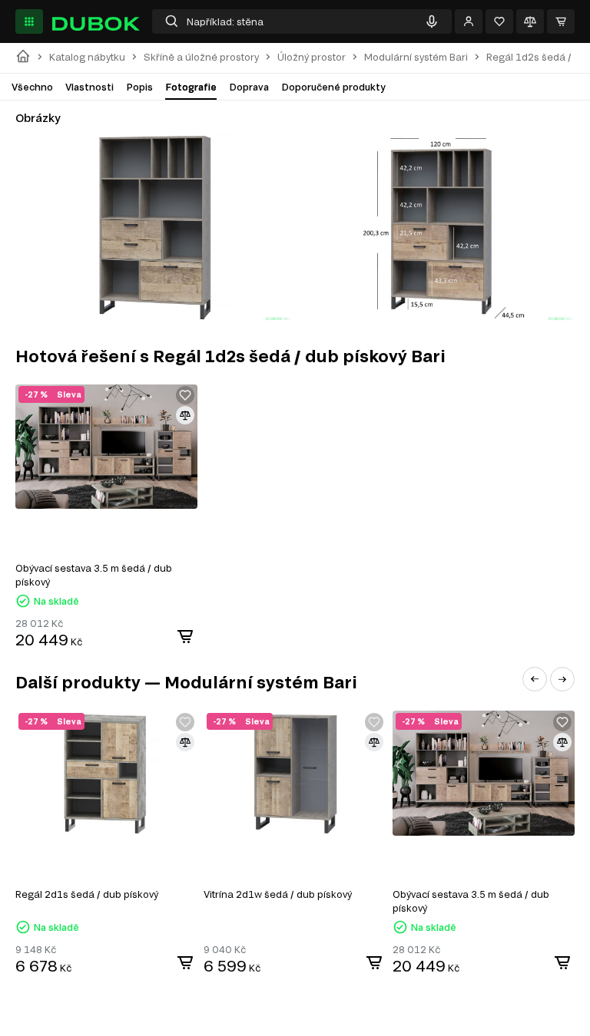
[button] (534, 679)
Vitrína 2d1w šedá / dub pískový (278, 894)
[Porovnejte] (530, 21)
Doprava (249, 86)
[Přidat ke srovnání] (185, 415)
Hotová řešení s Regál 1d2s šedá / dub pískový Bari (230, 355)
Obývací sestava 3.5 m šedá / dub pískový (93, 575)
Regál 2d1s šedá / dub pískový (86, 894)
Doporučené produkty (333, 86)
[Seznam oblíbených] (499, 21)
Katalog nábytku (87, 57)
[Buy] (185, 636)
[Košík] (561, 21)
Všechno (32, 86)
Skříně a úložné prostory (201, 57)
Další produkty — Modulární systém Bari (186, 681)
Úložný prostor (311, 57)
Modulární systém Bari (416, 57)
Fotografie (191, 86)
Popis (139, 86)
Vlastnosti (89, 86)
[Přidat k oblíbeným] (185, 395)
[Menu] (29, 21)
